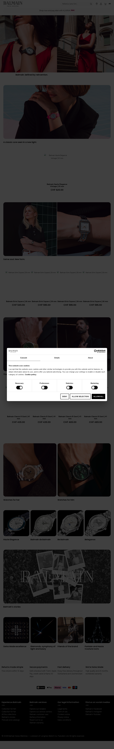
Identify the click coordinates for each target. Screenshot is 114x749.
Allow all (98, 396)
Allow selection (80, 396)
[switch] (44, 388)
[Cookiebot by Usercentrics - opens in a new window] (95, 351)
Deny (64, 396)
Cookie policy (30, 374)
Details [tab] (57, 358)
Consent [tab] (23, 358)
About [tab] (90, 358)
